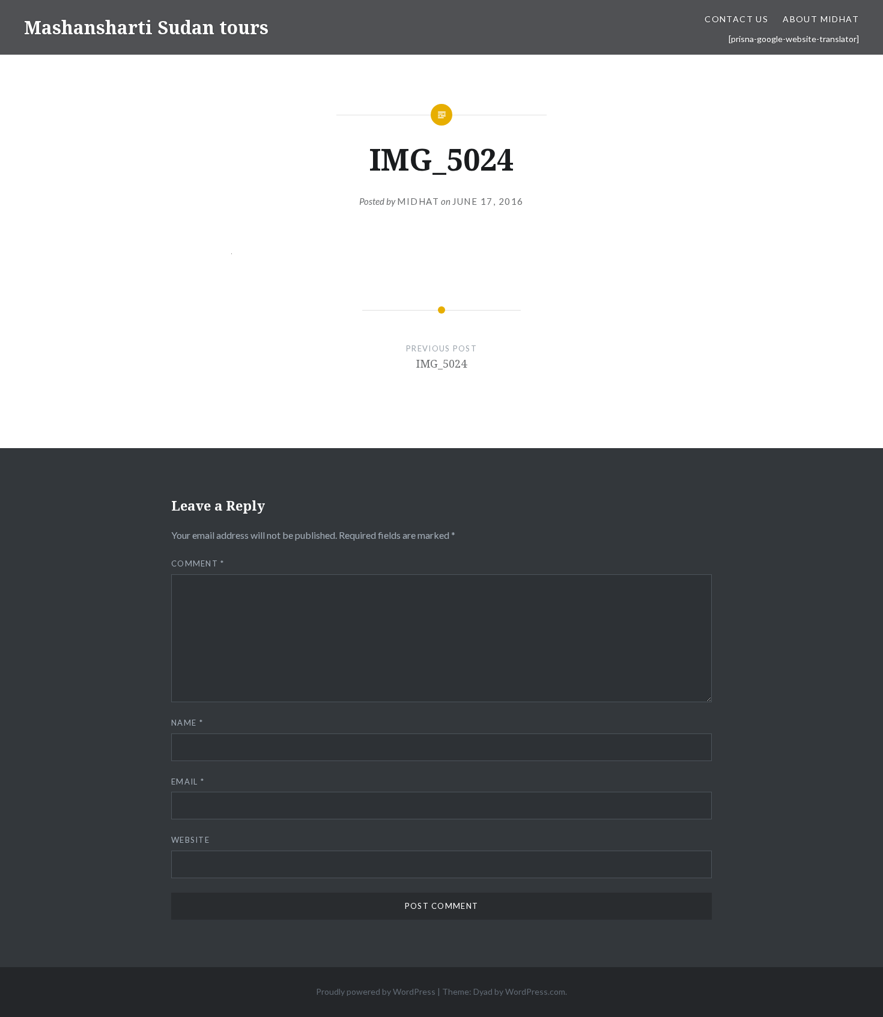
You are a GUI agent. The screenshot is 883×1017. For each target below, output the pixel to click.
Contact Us (736, 19)
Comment (198, 563)
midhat (418, 201)
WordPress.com (535, 991)
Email (187, 781)
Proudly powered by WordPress (375, 991)
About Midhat (821, 19)
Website (190, 840)
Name (187, 722)
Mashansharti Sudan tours (146, 27)
